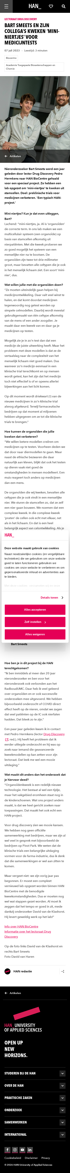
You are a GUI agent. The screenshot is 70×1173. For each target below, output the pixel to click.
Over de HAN (14, 1085)
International (15, 1134)
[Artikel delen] (63, 971)
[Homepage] (35, 6)
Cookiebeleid (12, 1158)
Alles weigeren (35, 634)
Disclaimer (31, 1158)
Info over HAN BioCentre (21, 926)
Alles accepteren (35, 609)
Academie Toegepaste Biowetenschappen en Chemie (30, 67)
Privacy (45, 1158)
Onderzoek (13, 1110)
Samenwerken (15, 1122)
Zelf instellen (32, 621)
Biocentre (11, 58)
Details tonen (49, 597)
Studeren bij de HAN (19, 1073)
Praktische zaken (18, 1098)
